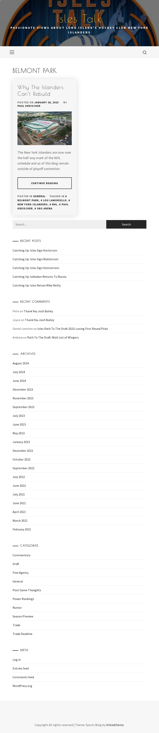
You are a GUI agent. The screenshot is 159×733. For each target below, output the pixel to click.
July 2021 (19, 494)
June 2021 (19, 503)
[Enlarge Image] (63, 120)
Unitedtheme (115, 725)
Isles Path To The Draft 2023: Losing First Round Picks (72, 329)
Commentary (21, 555)
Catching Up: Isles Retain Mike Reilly (37, 285)
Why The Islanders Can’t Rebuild (40, 90)
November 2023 (23, 398)
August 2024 (21, 363)
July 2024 (19, 372)
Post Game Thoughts (27, 590)
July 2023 (19, 416)
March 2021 (20, 520)
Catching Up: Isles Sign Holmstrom (36, 268)
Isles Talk (79, 18)
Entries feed (21, 668)
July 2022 (19, 477)
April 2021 (19, 512)
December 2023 (23, 389)
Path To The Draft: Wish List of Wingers (53, 337)
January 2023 (21, 442)
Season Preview (23, 616)
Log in (17, 660)
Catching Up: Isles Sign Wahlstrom (35, 259)
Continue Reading (44, 183)
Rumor (17, 607)
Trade (16, 625)
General (39, 196)
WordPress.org (22, 686)
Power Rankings (23, 599)
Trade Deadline (22, 634)
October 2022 (21, 459)
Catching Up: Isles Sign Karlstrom (35, 250)
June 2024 (19, 381)
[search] (144, 52)
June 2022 (19, 486)
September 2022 (23, 468)
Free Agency (21, 573)
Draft (16, 564)
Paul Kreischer (29, 106)
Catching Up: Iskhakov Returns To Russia (39, 277)
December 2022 (23, 451)
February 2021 (22, 529)
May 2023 (19, 433)
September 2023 (23, 407)
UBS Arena (44, 208)
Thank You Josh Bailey (38, 311)
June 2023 (19, 424)
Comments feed (23, 677)
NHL (54, 204)
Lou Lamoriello (55, 200)
